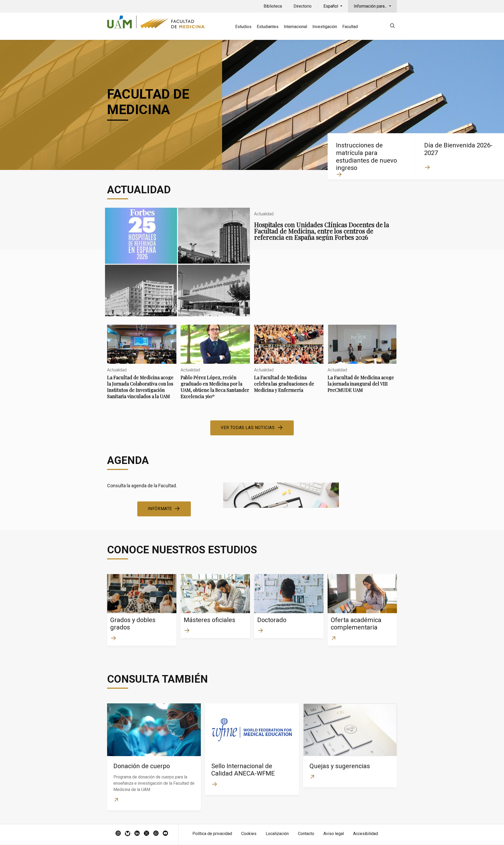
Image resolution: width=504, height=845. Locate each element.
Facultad (350, 26)
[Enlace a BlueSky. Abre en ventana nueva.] (127, 834)
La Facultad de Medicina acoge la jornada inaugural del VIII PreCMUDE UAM (362, 363)
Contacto (306, 833)
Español (331, 6)
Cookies (248, 833)
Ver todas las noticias (248, 427)
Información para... (371, 6)
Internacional (295, 26)
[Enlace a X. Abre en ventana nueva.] (146, 834)
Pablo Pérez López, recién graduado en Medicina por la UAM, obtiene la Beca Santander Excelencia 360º (215, 366)
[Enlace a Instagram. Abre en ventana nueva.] (118, 834)
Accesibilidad (365, 833)
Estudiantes (268, 26)
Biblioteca (273, 6)
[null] (392, 26)
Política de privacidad (212, 833)
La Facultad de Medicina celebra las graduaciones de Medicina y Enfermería (288, 363)
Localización (277, 833)
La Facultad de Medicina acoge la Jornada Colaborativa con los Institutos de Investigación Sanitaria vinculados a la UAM (141, 366)
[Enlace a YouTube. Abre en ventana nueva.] (165, 834)
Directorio (302, 6)
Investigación (324, 26)
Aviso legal (333, 833)
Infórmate (160, 508)
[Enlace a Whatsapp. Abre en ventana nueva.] (156, 834)
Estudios (243, 26)
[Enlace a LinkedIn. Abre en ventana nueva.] (137, 834)
